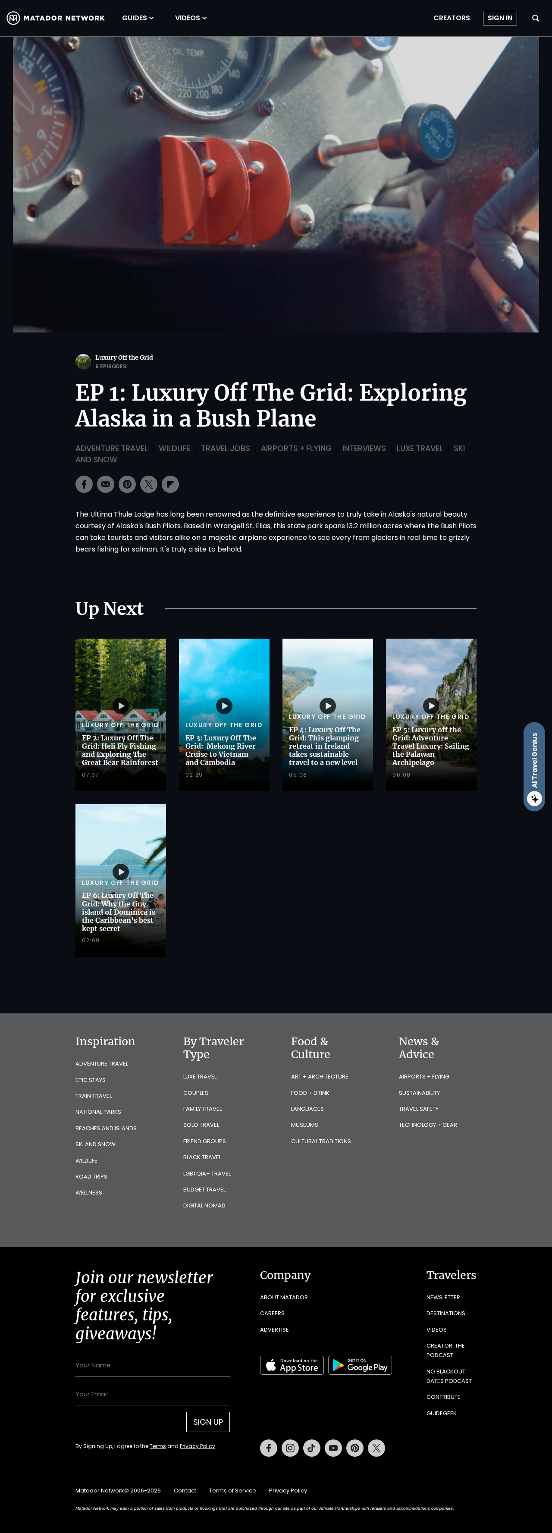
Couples (195, 1093)
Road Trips (91, 1176)
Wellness (88, 1192)
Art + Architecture (319, 1076)
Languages (307, 1109)
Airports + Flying (296, 448)
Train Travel (93, 1096)
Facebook (268, 1448)
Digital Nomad (204, 1205)
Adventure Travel (111, 448)
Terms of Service (232, 1490)
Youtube (333, 1448)
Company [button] (285, 1275)
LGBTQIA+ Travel (207, 1173)
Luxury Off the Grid (124, 357)
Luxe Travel (420, 448)
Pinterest (355, 1448)
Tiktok (311, 1448)
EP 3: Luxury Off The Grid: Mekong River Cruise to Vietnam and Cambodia (220, 750)
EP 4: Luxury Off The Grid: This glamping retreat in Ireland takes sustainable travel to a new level (325, 746)
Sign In (500, 18)
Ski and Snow (95, 1144)
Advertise (274, 1330)
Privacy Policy (197, 1446)
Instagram (290, 1448)
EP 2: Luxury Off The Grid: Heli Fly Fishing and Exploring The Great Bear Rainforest (120, 750)
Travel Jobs (225, 448)
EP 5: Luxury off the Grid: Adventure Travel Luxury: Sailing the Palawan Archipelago (430, 746)
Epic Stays (90, 1080)
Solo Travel (201, 1125)
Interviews (364, 448)
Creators (451, 18)
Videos (187, 18)
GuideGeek (442, 1413)
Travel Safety (419, 1109)
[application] (276, 184)
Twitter (376, 1448)
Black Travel (202, 1157)
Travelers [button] (452, 1275)
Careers (272, 1313)
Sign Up (208, 1422)
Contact (185, 1490)
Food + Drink (310, 1093)
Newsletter (443, 1297)
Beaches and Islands (106, 1128)
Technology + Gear (428, 1125)
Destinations (446, 1313)
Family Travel (202, 1109)
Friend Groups (204, 1141)
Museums (304, 1125)
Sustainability (419, 1093)
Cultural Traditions (321, 1141)
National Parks (98, 1112)
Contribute (444, 1397)
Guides (134, 18)
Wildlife (174, 448)
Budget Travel (204, 1189)
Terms (158, 1446)
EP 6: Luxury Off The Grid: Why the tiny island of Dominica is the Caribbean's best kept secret (118, 912)
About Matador (284, 1297)
